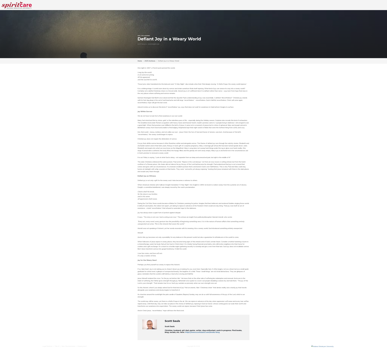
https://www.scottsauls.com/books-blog (202, 332)
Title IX (56, 346)
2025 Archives (150, 61)
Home (140, 61)
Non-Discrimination (68, 346)
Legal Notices (47, 346)
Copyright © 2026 (193, 346)
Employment (82, 346)
